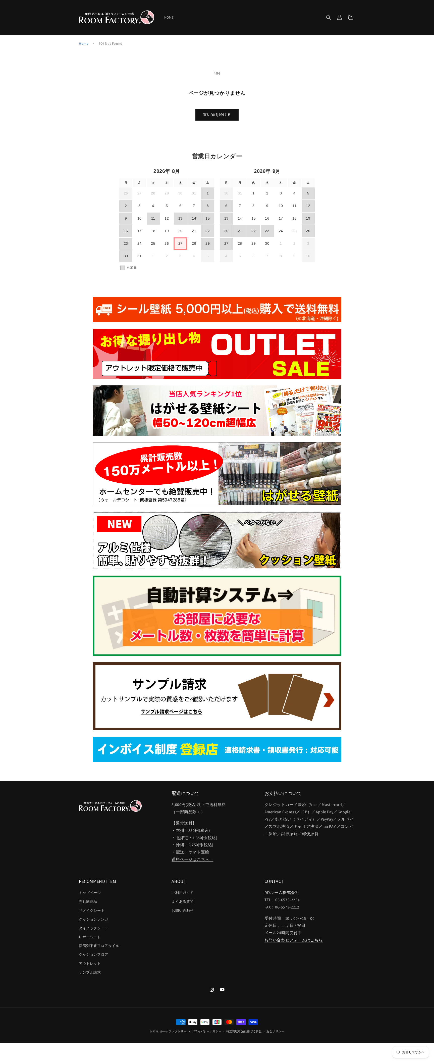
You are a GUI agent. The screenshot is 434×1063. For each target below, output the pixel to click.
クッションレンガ (93, 919)
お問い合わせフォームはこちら (293, 940)
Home (83, 43)
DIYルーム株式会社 (281, 892)
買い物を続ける (217, 114)
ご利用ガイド (183, 892)
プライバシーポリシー (207, 1031)
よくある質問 (183, 901)
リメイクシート (91, 910)
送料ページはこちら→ (192, 859)
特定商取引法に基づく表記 (243, 1031)
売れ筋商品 (88, 901)
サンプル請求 (90, 972)
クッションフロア (93, 954)
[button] (328, 17)
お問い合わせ (183, 910)
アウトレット (90, 963)
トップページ (90, 892)
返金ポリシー (275, 1031)
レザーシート (90, 937)
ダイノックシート (93, 928)
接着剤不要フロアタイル (99, 945)
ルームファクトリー (173, 1031)
